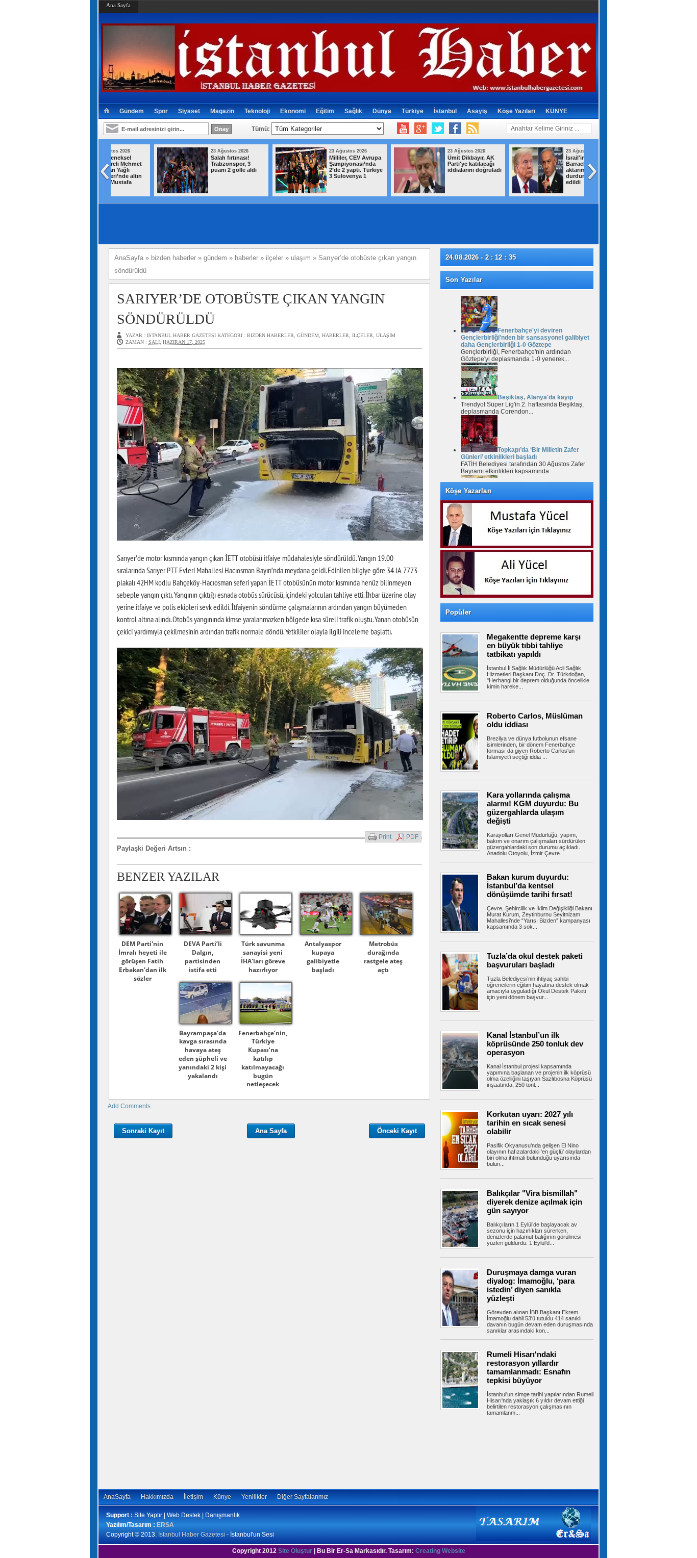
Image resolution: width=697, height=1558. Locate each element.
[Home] (106, 111)
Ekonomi (293, 111)
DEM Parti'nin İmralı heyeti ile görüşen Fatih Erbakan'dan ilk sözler (142, 960)
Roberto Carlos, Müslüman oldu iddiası (535, 720)
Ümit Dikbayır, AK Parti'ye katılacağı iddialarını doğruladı (316, 164)
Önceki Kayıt (397, 1131)
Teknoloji (257, 111)
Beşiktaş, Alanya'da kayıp (535, 397)
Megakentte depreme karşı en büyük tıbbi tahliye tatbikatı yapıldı (534, 645)
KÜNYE (556, 111)
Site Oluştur (295, 1550)
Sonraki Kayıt (143, 1131)
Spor (161, 111)
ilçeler (362, 335)
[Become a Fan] (455, 128)
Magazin (222, 111)
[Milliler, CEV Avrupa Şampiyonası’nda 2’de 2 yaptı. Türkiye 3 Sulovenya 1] (142, 191)
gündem (308, 335)
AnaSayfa (117, 1496)
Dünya (381, 111)
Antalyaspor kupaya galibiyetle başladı (323, 956)
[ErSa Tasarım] (533, 1539)
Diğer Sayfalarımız (302, 1496)
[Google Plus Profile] (420, 128)
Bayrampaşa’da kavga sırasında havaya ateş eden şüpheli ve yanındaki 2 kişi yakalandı (203, 1054)
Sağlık (353, 111)
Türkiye (413, 111)
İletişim (193, 1496)
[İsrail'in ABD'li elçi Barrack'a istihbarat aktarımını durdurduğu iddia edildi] (379, 191)
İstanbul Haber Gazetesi (191, 1534)
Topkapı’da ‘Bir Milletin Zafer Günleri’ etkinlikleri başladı (520, 453)
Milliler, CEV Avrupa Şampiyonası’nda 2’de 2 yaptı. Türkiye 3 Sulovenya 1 (197, 167)
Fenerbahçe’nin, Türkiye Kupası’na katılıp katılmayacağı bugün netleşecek (262, 1059)
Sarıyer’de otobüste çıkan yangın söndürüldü (251, 308)
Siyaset (189, 111)
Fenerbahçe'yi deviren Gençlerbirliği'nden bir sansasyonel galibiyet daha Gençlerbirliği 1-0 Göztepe (525, 337)
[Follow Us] (438, 128)
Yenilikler (254, 1496)
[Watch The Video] (403, 128)
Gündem (131, 111)
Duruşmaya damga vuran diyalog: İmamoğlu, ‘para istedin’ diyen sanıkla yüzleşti (531, 1285)
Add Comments (129, 1106)
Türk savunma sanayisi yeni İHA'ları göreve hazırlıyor (263, 956)
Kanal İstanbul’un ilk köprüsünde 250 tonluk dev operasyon (535, 1044)
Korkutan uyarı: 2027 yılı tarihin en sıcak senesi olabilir (530, 1123)
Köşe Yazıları (516, 111)
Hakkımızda (157, 1496)
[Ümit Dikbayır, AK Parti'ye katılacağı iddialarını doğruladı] (260, 191)
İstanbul (445, 111)
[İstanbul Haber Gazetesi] (348, 88)
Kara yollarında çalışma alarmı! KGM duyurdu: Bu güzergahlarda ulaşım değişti (533, 807)
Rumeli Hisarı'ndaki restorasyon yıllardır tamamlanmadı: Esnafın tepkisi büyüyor (528, 1367)
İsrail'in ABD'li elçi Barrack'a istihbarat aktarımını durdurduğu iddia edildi (433, 170)
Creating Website (440, 1550)
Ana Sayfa (118, 5)
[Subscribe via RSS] (472, 128)
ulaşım (385, 335)
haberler (335, 335)
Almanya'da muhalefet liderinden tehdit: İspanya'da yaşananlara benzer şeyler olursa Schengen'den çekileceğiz (525, 179)
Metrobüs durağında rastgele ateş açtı (383, 956)
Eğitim (325, 111)
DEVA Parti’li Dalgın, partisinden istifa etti (203, 956)
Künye (222, 1496)
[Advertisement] (522, 1450)
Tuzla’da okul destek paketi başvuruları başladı (535, 960)
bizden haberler (270, 335)
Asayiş (477, 111)
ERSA (165, 1524)
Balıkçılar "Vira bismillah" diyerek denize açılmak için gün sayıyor (534, 1202)
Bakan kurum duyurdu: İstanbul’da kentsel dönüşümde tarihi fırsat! (529, 886)
